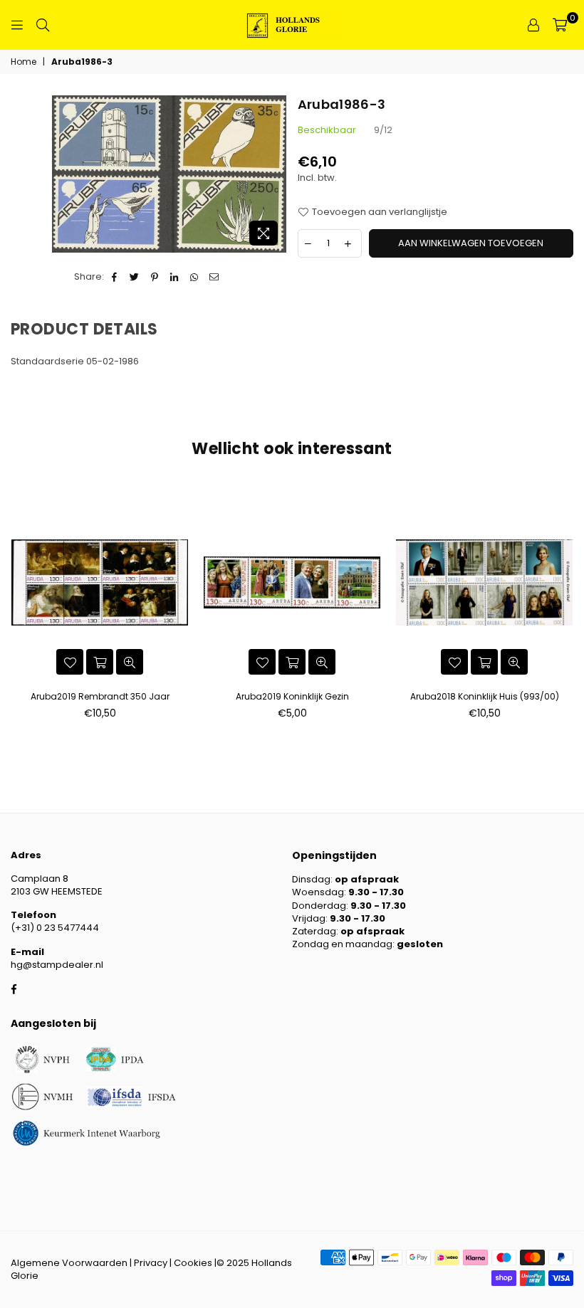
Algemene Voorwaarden (69, 1263)
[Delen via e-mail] (214, 276)
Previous (16, 613)
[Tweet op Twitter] (135, 276)
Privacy (150, 1263)
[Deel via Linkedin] (175, 276)
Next (568, 613)
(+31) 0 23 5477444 (55, 927)
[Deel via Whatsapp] (194, 276)
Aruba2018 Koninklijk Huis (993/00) (484, 696)
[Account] (533, 25)
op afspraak (367, 879)
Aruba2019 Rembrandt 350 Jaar (100, 696)
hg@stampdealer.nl (57, 964)
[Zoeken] (43, 25)
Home (23, 62)
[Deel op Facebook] (115, 276)
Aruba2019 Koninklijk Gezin (292, 696)
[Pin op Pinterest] (155, 276)
